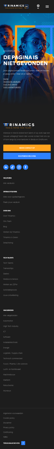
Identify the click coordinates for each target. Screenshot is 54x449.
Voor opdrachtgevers (12, 87)
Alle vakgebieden (10, 316)
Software (6, 337)
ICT (4, 332)
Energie (6, 348)
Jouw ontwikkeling (10, 295)
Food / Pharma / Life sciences (15, 364)
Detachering (8, 243)
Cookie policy (9, 418)
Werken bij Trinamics (11, 232)
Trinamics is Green (10, 238)
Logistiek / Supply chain (13, 353)
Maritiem (6, 380)
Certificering (8, 432)
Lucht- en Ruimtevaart (12, 369)
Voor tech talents (10, 85)
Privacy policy (8, 428)
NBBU (5, 437)
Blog (5, 227)
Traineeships (8, 269)
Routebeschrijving (27, 156)
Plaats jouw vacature (11, 202)
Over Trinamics (9, 216)
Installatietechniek (10, 343)
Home (5, 79)
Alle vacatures (8, 183)
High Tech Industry (10, 326)
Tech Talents (8, 263)
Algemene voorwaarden (13, 413)
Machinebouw (9, 375)
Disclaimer (7, 423)
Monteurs (7, 391)
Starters (6, 274)
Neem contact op (27, 148)
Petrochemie (8, 386)
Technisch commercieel (12, 359)
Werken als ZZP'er (10, 285)
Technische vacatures (11, 82)
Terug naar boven (11, 443)
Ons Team (7, 221)
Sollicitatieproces (10, 290)
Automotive (8, 321)
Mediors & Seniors (10, 279)
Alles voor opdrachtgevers (14, 197)
